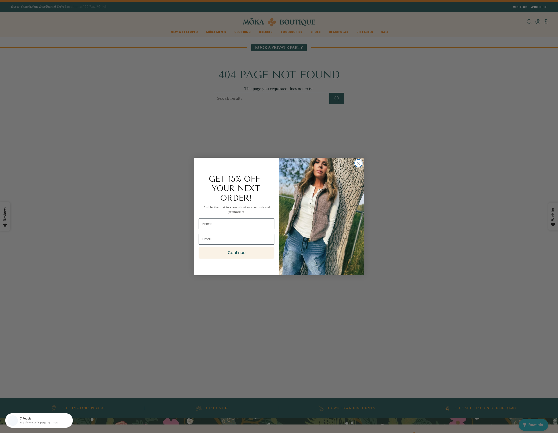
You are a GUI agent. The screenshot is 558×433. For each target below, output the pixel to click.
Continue (236, 252)
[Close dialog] (358, 163)
